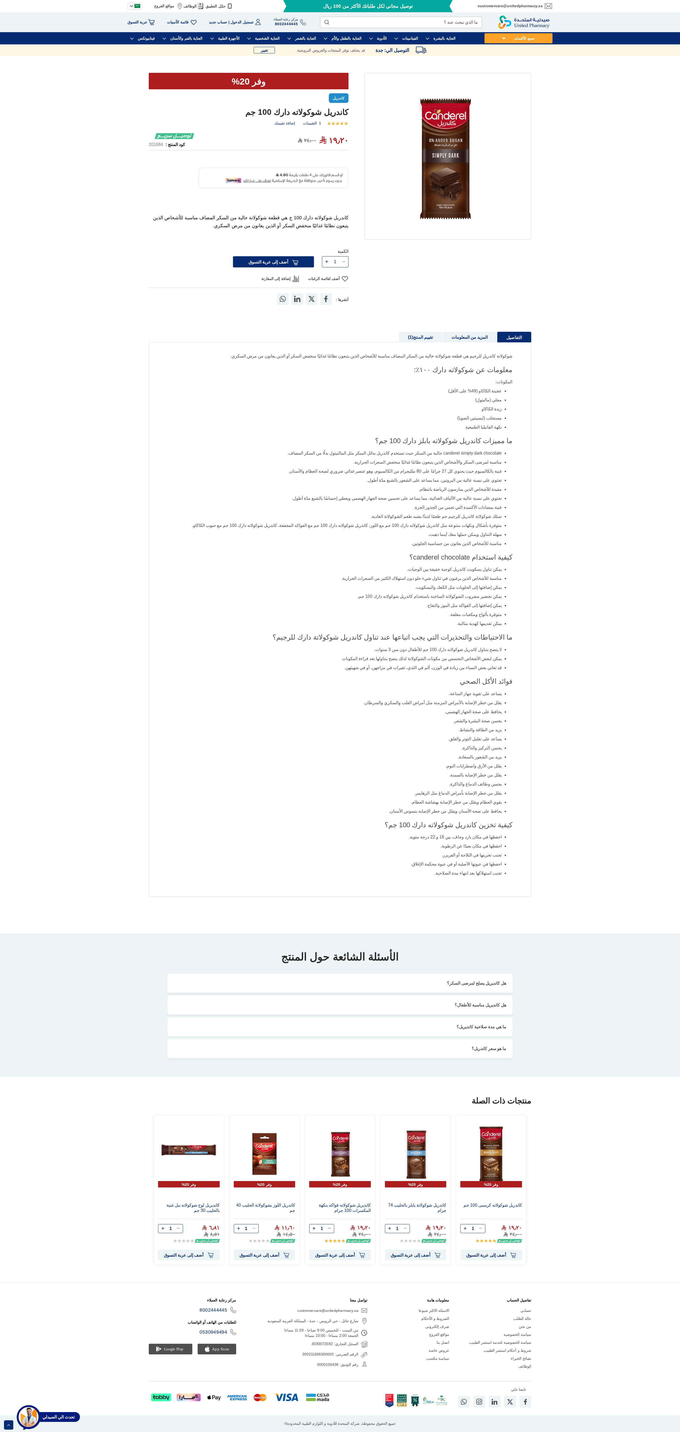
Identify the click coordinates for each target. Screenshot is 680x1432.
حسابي (525, 1318)
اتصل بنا (443, 1350)
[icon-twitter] (510, 1409)
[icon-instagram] (479, 1409)
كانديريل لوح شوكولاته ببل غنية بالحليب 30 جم (193, 1215)
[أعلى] (8, 1425)
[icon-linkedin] (494, 1409)
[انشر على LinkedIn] (297, 306)
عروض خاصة (439, 1358)
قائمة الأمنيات (177, 22)
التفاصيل (514, 345)
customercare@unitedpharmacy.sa (510, 6)
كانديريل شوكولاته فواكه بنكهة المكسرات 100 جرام (345, 1215)
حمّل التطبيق (216, 6)
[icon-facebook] (525, 1409)
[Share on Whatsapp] (283, 306)
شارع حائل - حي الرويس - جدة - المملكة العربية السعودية (312, 1328)
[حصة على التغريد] (311, 306)
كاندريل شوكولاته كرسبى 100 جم (493, 1213)
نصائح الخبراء (521, 1366)
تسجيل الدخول (242, 22)
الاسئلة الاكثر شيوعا (434, 1318)
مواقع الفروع (164, 6)
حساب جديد (218, 22)
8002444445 (213, 1317)
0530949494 (213, 1339)
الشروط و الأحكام (435, 1326)
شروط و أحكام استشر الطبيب (507, 1358)
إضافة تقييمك (284, 123)
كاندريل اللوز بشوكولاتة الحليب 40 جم (265, 1215)
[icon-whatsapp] (464, 1409)
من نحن (525, 1334)
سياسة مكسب (437, 1366)
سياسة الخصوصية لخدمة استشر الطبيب (500, 1350)
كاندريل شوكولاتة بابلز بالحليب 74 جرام (417, 1215)
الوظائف (190, 6)
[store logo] (523, 22)
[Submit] (326, 21)
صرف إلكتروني (437, 1334)
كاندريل (339, 98)
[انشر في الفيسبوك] (326, 306)
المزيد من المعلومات (470, 345)
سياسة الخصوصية (517, 1342)
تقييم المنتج (421, 345)
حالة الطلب (522, 1326)
